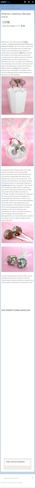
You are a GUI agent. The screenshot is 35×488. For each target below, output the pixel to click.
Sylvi (18, 26)
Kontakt (3, 482)
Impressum (14, 482)
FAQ (18, 482)
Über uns (7, 482)
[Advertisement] (17, 385)
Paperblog (6, 478)
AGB (21, 482)
